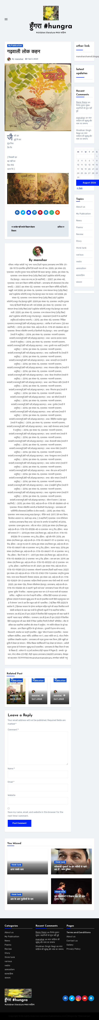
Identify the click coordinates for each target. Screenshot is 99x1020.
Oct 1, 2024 (37, 699)
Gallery (70, 945)
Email (11, 782)
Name (11, 768)
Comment (13, 729)
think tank (81, 248)
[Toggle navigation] (6, 19)
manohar (19, 59)
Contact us (72, 940)
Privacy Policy (73, 949)
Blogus (71, 1016)
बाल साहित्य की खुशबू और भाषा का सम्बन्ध (84, 121)
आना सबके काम (17, 869)
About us (80, 207)
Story (79, 241)
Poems (79, 227)
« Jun (79, 188)
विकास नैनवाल (81, 102)
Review (79, 234)
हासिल (60, 227)
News (79, 220)
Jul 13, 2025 (15, 699)
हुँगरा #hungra (51, 26)
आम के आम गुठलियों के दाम (21, 899)
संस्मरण (79, 282)
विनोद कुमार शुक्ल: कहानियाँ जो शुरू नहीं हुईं (84, 108)
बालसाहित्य (80, 275)
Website (11, 795)
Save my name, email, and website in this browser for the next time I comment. (35, 814)
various (79, 255)
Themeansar (84, 1016)
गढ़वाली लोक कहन (23, 51)
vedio (79, 261)
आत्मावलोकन (81, 268)
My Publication (15, 46)
